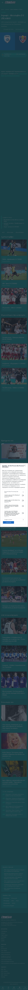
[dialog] (14, 495)
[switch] (22, 495)
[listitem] (14, 492)
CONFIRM (8, 522)
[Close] (25, 466)
